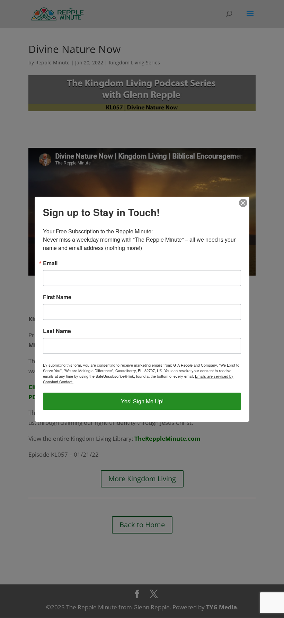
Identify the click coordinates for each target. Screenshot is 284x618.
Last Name (57, 331)
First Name (57, 297)
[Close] (243, 203)
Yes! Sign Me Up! (142, 401)
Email (50, 263)
